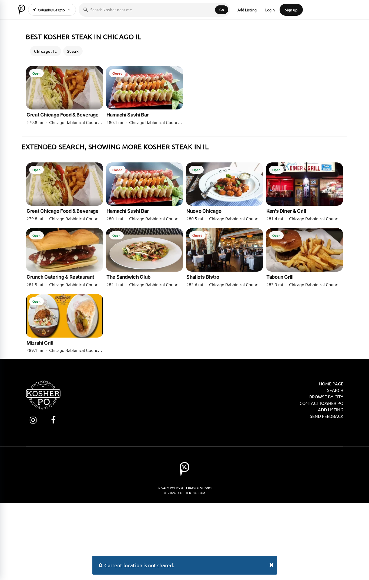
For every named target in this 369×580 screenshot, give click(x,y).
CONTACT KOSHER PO (321, 403)
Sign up (291, 9)
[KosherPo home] (21, 10)
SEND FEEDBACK (326, 416)
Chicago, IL (45, 51)
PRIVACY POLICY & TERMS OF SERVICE (184, 488)
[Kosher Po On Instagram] (33, 419)
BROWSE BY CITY (326, 396)
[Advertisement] (184, 541)
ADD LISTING (330, 409)
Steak (73, 51)
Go (221, 9)
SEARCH (335, 390)
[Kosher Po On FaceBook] (53, 419)
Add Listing (247, 9)
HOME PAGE (331, 383)
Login (270, 9)
